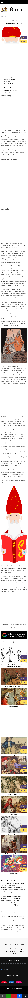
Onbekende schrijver (14, 20)
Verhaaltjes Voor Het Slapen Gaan (10, 898)
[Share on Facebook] (19, 996)
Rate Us (14, 953)
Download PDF (8, 83)
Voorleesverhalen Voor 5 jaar (9, 905)
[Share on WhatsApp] (8, 996)
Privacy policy (8, 944)
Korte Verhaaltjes (6, 885)
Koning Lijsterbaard (14, 794)
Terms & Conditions (9, 951)
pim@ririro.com (19, 944)
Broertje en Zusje (14, 706)
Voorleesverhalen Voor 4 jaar (9, 903)
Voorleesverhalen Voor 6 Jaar (9, 907)
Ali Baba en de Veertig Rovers (14, 686)
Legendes (14, 885)
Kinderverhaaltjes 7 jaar (7, 883)
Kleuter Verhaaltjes (20, 883)
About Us (8, 949)
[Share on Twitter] (25, 996)
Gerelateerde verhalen (10, 88)
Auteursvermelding (9, 86)
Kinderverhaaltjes (19, 881)
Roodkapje (14, 814)
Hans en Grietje (14, 775)
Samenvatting (8, 77)
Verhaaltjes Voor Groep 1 (8, 894)
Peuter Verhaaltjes (13, 890)
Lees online (7, 81)
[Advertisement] (14, 60)
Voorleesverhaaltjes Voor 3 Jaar (10, 900)
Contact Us (21, 951)
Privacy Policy (18, 949)
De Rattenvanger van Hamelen (14, 854)
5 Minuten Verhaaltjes (7, 881)
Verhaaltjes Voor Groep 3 (13, 896)
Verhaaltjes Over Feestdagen (15, 892)
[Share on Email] (3, 996)
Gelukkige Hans (14, 755)
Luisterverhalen (11, 887)
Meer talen (7, 92)
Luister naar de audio (10, 79)
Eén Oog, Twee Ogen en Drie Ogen (14, 834)
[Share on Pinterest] (14, 996)
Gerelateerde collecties (10, 90)
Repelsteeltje (14, 873)
